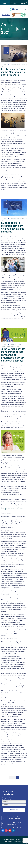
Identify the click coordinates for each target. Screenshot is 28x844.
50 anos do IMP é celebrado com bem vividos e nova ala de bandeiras (12, 227)
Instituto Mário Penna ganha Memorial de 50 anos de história (13, 72)
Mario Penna (14, 839)
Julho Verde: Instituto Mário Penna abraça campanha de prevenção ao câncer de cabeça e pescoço (13, 354)
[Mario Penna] (14, 9)
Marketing (5, 64)
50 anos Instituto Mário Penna (16, 64)
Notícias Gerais (13, 344)
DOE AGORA (5, 14)
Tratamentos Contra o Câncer (13, 346)
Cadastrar (14, 810)
